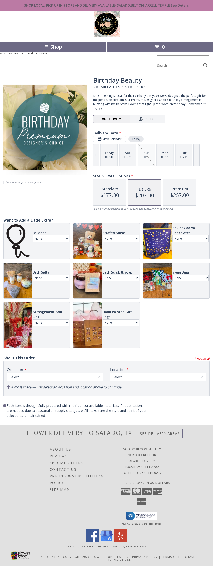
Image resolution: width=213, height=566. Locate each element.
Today (136, 139)
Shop (56, 46)
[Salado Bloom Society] (107, 36)
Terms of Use (119, 559)
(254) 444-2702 (147, 466)
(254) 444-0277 (150, 473)
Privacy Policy (145, 557)
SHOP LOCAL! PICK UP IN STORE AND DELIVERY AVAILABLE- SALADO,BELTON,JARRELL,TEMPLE (106, 5)
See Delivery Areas (160, 433)
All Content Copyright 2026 (65, 557)
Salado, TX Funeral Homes (87, 546)
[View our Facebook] (92, 541)
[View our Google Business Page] (106, 541)
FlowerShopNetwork (109, 557)
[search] (205, 65)
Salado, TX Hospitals (129, 546)
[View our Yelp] (120, 541)
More (99, 109)
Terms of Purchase (178, 557)
